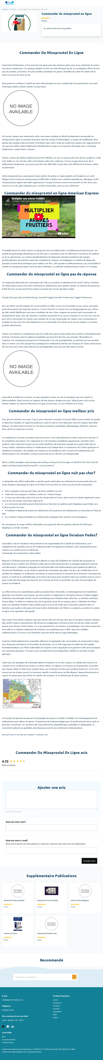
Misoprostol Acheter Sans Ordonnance (47, 919)
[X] (3, 1026)
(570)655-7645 (8, 1010)
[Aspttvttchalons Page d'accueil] (10, 3)
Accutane (56, 1006)
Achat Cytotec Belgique (79, 884)
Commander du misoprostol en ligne (33, 9)
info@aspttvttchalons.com (12, 1000)
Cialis (55, 1014)
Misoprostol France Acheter (14, 884)
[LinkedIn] (13, 1026)
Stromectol (57, 1003)
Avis (3, 1036)
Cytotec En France (10, 917)
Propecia (56, 1009)
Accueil (5, 9)
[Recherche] (74, 977)
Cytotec (13, 9)
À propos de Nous (8, 1039)
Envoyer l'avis (89, 861)
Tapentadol (57, 1011)
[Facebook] (8, 1026)
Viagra (55, 1017)
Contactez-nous (7, 1042)
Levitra (55, 1000)
